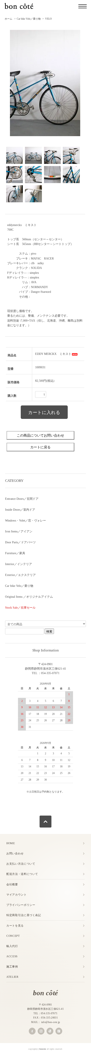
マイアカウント (16, 894)
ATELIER (12, 976)
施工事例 (12, 966)
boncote (42, 1049)
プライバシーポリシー (20, 904)
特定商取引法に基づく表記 (23, 915)
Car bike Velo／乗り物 (29, 18)
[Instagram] (41, 1031)
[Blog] (58, 1031)
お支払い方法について (20, 863)
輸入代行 (12, 946)
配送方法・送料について (22, 874)
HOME (10, 843)
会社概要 (12, 884)
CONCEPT (13, 935)
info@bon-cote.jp (50, 1022)
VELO (48, 18)
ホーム (8, 18)
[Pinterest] (50, 1031)
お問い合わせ (15, 853)
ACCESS (12, 956)
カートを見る (15, 925)
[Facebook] (32, 1031)
